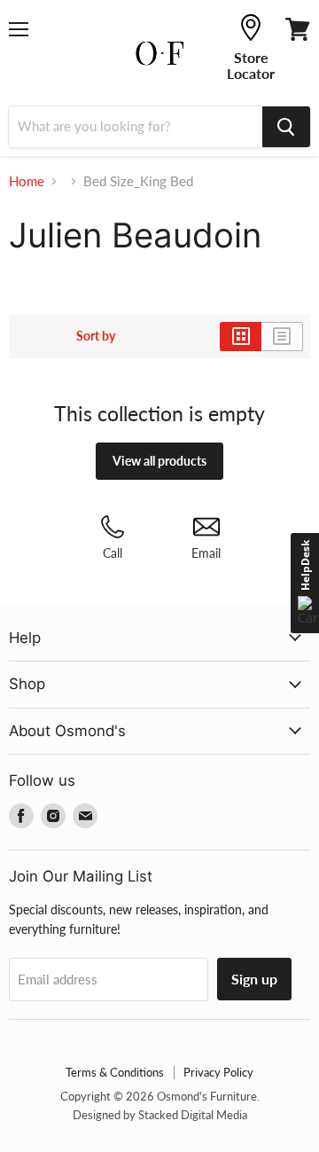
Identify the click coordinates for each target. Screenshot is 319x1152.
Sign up (254, 978)
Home (26, 181)
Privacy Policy (218, 1072)
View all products (159, 460)
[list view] (282, 336)
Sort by (95, 336)
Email (206, 552)
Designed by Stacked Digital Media (160, 1115)
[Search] (286, 126)
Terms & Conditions (115, 1072)
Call (112, 552)
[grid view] (240, 336)
